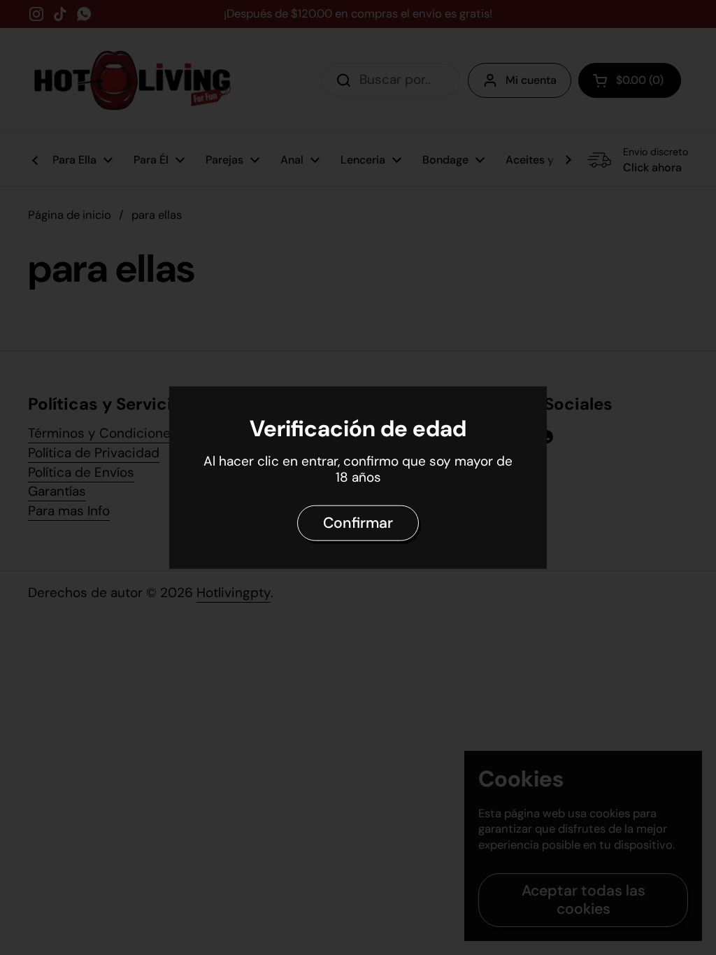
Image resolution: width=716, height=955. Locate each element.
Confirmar (358, 523)
